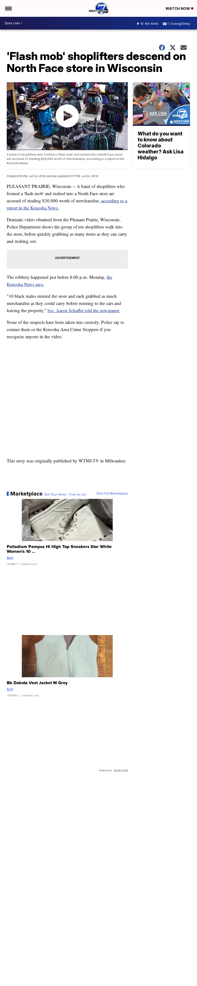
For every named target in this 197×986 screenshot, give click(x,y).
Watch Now (178, 8)
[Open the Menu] (8, 8)
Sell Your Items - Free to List (65, 494)
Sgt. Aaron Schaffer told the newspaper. (83, 310)
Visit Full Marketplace (112, 493)
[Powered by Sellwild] (121, 770)
